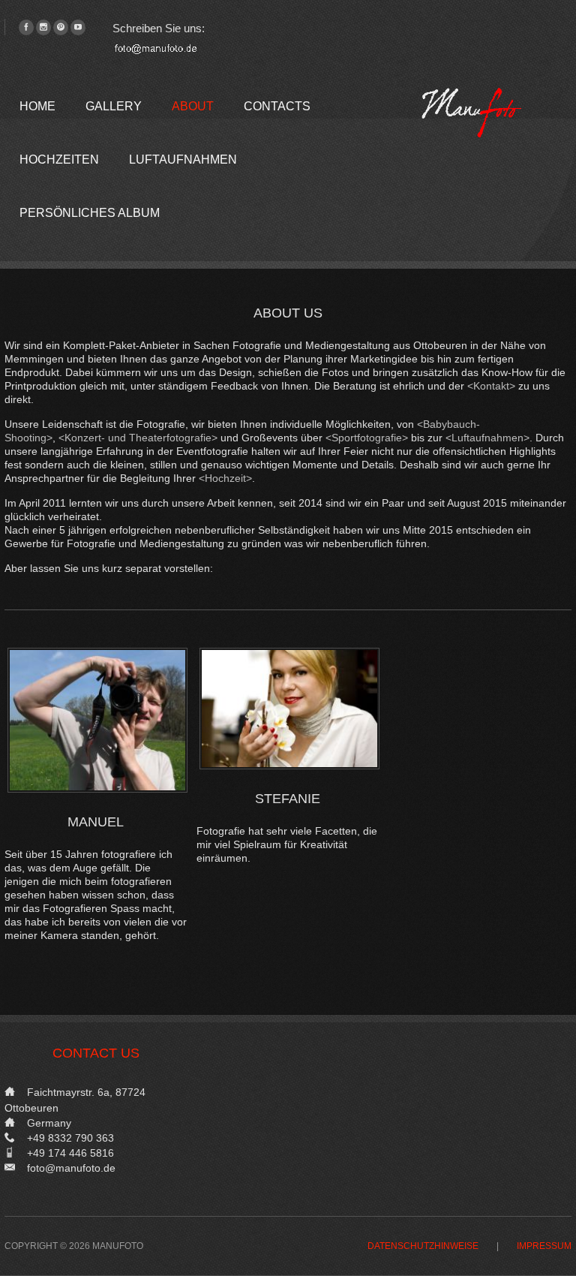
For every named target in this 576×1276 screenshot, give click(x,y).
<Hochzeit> (225, 478)
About (193, 106)
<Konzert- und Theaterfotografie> (138, 438)
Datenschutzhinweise (423, 1246)
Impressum (544, 1246)
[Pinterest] (60, 27)
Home (38, 106)
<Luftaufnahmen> (488, 438)
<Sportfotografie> (367, 438)
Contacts (277, 106)
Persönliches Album (90, 212)
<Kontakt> (491, 386)
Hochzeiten (59, 159)
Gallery (114, 106)
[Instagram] (43, 27)
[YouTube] (78, 27)
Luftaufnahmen (183, 159)
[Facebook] (26, 27)
